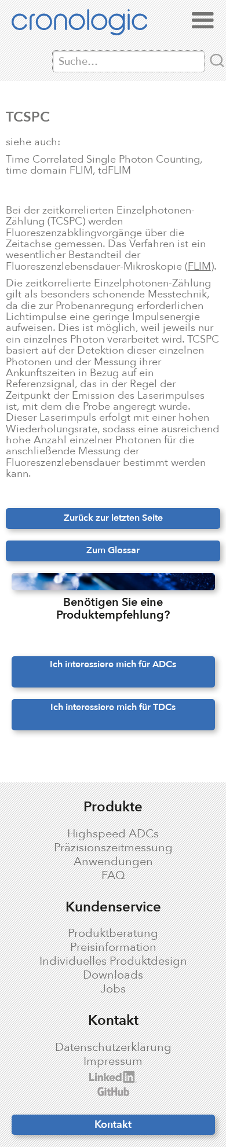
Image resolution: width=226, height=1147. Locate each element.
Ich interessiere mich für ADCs (113, 664)
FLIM (199, 266)
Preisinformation (113, 947)
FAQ (113, 876)
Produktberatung (113, 933)
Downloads (113, 975)
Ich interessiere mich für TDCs (113, 707)
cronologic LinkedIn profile (97, 1077)
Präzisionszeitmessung (113, 848)
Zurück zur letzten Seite (113, 518)
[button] (202, 20)
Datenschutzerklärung (113, 1047)
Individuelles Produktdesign (113, 961)
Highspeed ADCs (113, 834)
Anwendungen (113, 862)
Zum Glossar (113, 550)
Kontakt (113, 1124)
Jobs (113, 989)
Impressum (113, 1061)
